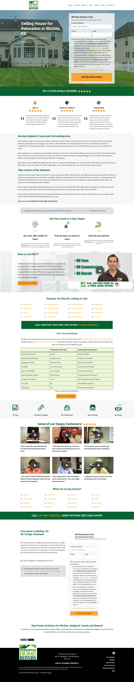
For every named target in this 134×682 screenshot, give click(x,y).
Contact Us (110, 5)
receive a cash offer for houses (45, 342)
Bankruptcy (98, 308)
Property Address (77, 23)
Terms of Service (97, 70)
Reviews (112, 660)
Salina (49, 507)
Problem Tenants (77, 308)
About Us (84, 5)
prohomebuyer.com (96, 48)
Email (94, 31)
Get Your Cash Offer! (28, 283)
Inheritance (27, 317)
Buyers (70, 5)
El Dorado (98, 503)
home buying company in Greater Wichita (97, 339)
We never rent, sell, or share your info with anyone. (89, 39)
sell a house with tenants (80, 211)
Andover (97, 495)
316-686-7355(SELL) (34, 42)
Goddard (74, 503)
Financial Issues (52, 304)
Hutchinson (27, 507)
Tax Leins (98, 317)
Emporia (50, 503)
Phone (73, 31)
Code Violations (76, 313)
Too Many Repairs (77, 304)
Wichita (97, 507)
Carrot (50, 673)
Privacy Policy (110, 663)
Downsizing (99, 313)
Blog (103, 5)
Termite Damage (53, 308)
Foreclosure (27, 308)
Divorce (26, 313)
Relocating (27, 304)
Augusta (74, 499)
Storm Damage (76, 317)
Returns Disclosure (109, 668)
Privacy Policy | (86, 70)
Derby (97, 499)
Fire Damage (51, 317)
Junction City (51, 499)
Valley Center (27, 499)
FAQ (90, 5)
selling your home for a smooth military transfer (40, 571)
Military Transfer (52, 313)
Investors (97, 5)
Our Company (110, 657)
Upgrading (98, 304)
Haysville (74, 507)
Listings (77, 5)
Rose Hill (26, 503)
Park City (26, 495)
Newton (73, 495)
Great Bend (51, 495)
